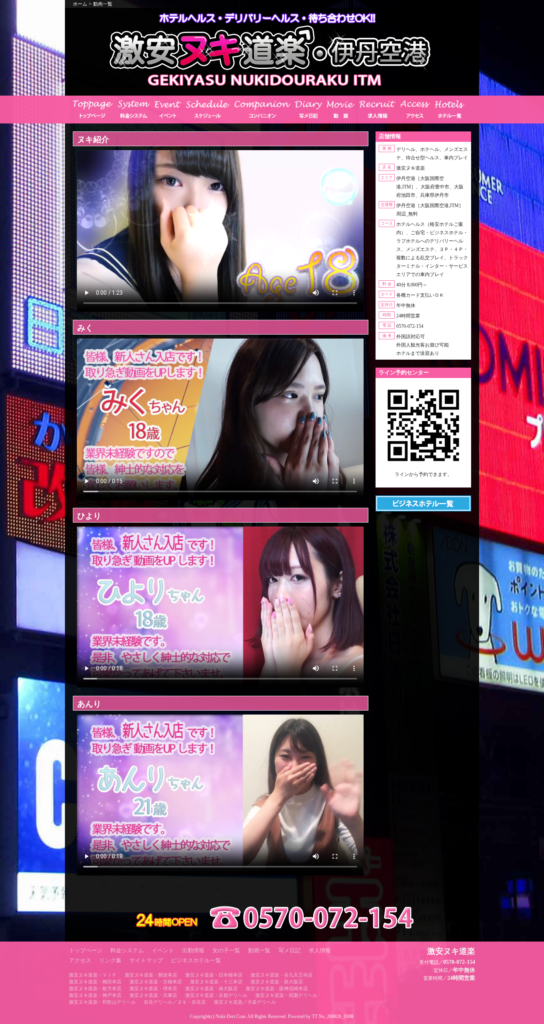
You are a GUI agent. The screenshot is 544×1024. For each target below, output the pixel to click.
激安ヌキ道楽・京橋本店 (155, 982)
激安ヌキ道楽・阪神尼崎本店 (277, 988)
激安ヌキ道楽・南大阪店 (211, 988)
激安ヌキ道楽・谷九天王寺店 (281, 975)
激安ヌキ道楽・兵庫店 (153, 995)
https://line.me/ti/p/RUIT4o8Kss (423, 481)
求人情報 (320, 951)
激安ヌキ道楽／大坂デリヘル (245, 1002)
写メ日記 (289, 951)
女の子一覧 (226, 951)
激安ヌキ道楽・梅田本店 (95, 982)
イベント (163, 951)
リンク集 (110, 960)
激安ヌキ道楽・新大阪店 (276, 982)
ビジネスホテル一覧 (196, 960)
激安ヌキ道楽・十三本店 (216, 982)
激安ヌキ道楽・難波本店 (151, 975)
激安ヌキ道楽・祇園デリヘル (286, 995)
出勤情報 (193, 951)
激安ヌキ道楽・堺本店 (153, 988)
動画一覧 (102, 4)
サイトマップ (146, 960)
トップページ (85, 951)
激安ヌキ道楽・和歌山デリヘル (102, 1002)
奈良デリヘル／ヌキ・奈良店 (175, 1002)
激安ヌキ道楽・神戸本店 (95, 995)
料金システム (127, 951)
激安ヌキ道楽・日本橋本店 (214, 975)
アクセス (80, 960)
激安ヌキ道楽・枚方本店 (95, 988)
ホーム (80, 4)
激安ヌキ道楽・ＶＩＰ (93, 975)
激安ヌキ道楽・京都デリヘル (216, 995)
